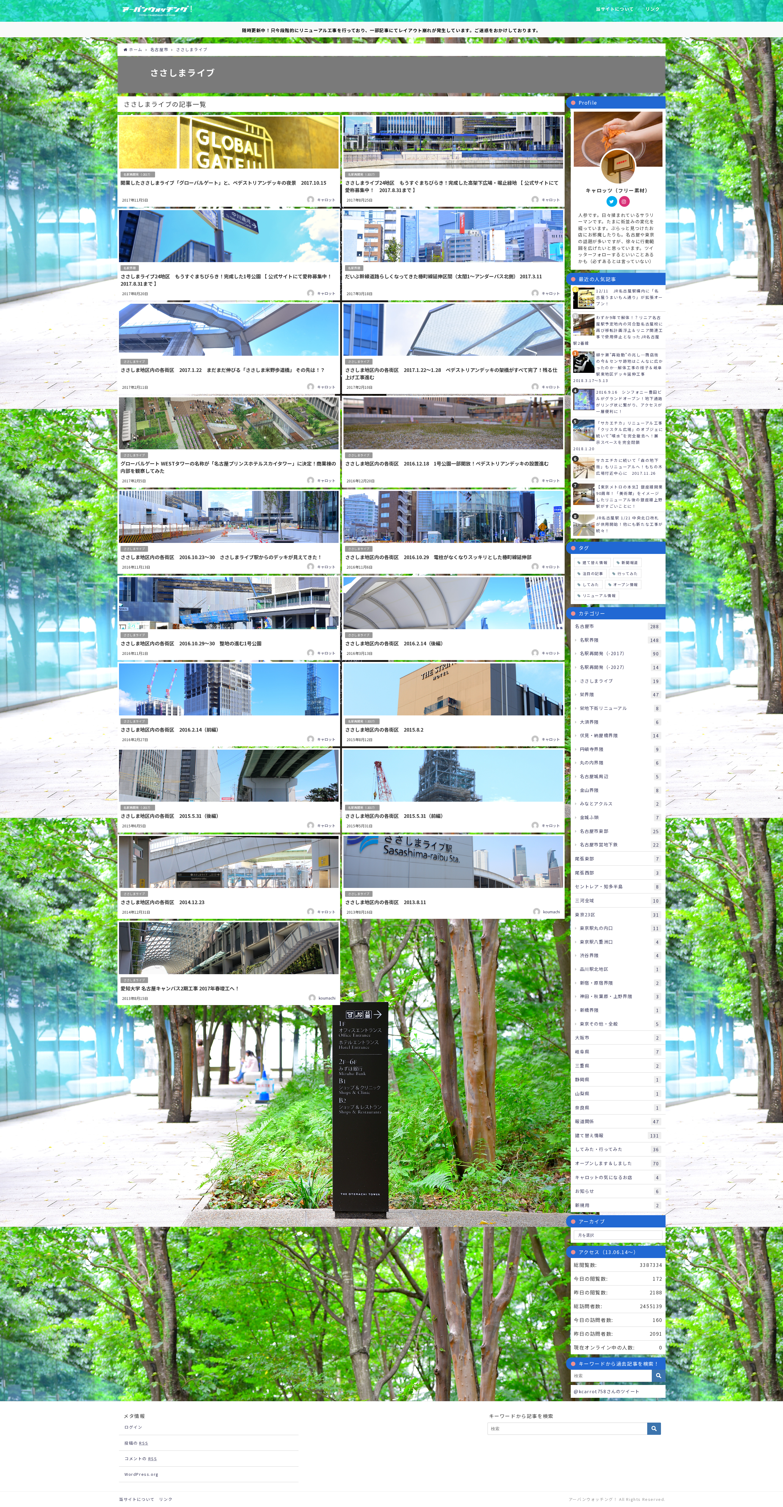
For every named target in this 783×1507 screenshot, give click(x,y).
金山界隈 (619, 790)
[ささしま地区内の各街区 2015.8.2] (453, 704)
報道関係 (617, 1121)
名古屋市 (617, 626)
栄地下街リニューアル (619, 708)
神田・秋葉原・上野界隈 (619, 996)
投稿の (136, 1443)
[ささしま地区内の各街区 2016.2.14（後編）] (453, 618)
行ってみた (628, 573)
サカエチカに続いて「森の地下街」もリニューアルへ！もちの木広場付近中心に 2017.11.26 (629, 466)
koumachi (551, 911)
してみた (591, 584)
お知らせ (617, 1191)
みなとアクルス (619, 803)
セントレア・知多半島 (617, 886)
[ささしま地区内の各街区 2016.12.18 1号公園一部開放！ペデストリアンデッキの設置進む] (453, 441)
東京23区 (617, 914)
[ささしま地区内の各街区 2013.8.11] (453, 876)
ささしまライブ (134, 361)
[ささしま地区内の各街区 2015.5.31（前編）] (453, 790)
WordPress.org (141, 1474)
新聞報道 (630, 562)
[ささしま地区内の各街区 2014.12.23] (229, 876)
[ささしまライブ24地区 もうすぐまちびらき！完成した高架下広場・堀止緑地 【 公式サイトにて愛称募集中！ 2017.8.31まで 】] (453, 161)
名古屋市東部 (619, 831)
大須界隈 (619, 721)
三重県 (617, 1065)
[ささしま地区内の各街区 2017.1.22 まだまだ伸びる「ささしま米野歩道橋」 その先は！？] (229, 348)
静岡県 (617, 1079)
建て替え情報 (595, 562)
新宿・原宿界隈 (619, 982)
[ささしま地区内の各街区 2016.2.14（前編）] (229, 704)
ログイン (133, 1427)
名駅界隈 (130, 268)
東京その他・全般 (619, 1023)
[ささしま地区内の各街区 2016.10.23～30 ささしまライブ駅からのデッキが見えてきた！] (229, 531)
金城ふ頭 (619, 817)
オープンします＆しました (617, 1163)
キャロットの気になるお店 (617, 1177)
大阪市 (617, 1037)
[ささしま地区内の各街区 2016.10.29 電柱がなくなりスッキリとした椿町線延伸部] (453, 531)
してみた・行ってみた (617, 1149)
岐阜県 (617, 1051)
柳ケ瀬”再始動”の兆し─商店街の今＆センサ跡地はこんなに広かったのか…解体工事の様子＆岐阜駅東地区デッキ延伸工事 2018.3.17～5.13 (618, 367)
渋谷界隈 (619, 955)
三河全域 (617, 900)
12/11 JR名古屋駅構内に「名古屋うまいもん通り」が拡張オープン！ (629, 297)
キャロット (326, 199)
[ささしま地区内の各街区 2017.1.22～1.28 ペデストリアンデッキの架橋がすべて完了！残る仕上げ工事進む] (453, 348)
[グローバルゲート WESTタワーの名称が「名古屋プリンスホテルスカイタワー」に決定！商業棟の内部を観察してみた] (229, 441)
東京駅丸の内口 (619, 928)
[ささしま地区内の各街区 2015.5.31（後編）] (229, 790)
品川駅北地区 (619, 969)
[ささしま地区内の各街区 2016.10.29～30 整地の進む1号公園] (229, 618)
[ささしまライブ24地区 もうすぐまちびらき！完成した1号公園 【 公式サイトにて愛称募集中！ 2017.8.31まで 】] (229, 254)
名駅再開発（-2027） (619, 667)
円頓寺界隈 (619, 749)
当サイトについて (615, 9)
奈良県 (617, 1107)
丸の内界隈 (619, 762)
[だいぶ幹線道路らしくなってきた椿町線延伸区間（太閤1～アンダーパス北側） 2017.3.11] (453, 254)
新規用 (617, 1205)
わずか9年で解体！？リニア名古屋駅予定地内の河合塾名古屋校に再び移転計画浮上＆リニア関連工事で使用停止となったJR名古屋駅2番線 (618, 330)
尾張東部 (617, 858)
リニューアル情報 (599, 595)
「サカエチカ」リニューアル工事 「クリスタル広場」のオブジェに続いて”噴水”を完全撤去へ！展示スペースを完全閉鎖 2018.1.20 (620, 435)
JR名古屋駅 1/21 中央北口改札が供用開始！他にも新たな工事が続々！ (629, 524)
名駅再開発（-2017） (138, 174)
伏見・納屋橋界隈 (619, 735)
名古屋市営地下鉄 (619, 844)
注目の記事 (593, 573)
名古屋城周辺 (619, 776)
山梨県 (617, 1093)
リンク (652, 9)
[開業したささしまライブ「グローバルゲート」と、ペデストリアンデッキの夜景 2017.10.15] (229, 161)
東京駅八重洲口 (619, 941)
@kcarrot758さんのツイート (607, 1391)
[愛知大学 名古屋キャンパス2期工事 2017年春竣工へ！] (229, 963)
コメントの (140, 1458)
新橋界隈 (619, 1010)
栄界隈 (619, 694)
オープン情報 (625, 584)
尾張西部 (617, 872)
